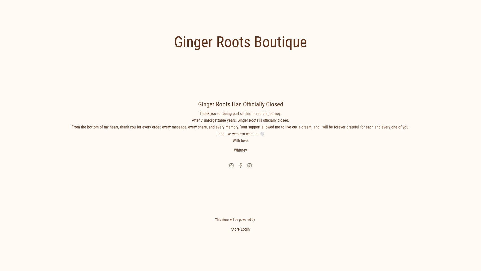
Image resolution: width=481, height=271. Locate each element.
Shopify (261, 220)
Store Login (240, 229)
